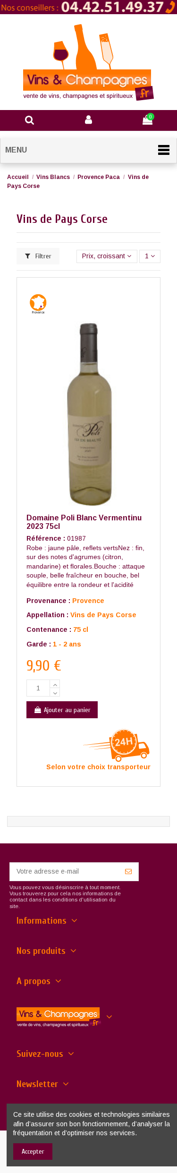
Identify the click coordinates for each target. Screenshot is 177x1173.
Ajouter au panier (67, 710)
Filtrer (42, 256)
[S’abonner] (128, 872)
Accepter (33, 1152)
